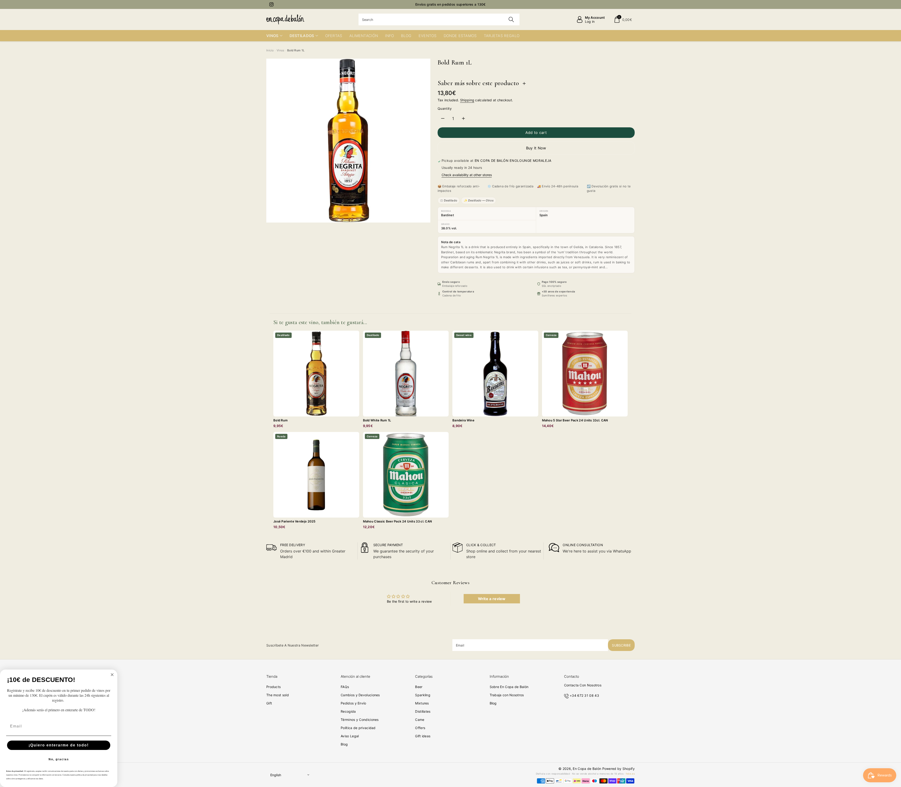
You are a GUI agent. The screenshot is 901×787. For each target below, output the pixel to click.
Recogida (348, 711)
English (275, 775)
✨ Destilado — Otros (478, 200)
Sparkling (422, 695)
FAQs (345, 687)
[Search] (511, 19)
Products (273, 687)
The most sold (277, 695)
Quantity (445, 108)
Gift (269, 703)
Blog (344, 744)
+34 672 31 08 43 (584, 695)
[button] (623, 19)
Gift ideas (422, 736)
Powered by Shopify (618, 769)
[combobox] (439, 19)
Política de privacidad (358, 728)
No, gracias (59, 759)
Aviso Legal (350, 736)
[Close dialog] (112, 674)
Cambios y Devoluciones (360, 695)
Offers (420, 728)
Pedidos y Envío (353, 703)
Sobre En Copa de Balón (509, 687)
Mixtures (422, 703)
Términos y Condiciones (360, 720)
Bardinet (447, 215)
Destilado (450, 200)
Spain (543, 215)
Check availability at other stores (467, 175)
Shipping (467, 100)
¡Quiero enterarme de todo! (59, 745)
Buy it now (536, 148)
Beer (418, 687)
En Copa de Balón (587, 769)
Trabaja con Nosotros (507, 695)
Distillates (422, 711)
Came (419, 720)
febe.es (630, 773)
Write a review (492, 598)
